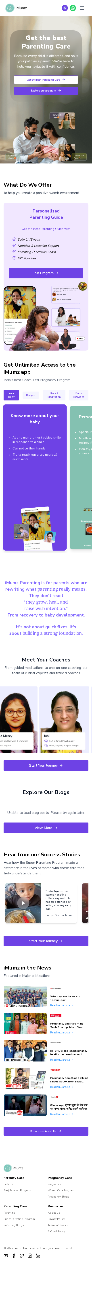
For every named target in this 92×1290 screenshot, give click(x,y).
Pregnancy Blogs (58, 1196)
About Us (54, 1212)
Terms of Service (58, 1225)
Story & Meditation (54, 395)
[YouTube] (6, 1255)
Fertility (8, 1184)
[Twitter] (22, 1255)
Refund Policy (56, 1231)
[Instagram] (30, 1255)
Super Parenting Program (19, 1219)
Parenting (9, 1212)
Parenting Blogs (14, 1225)
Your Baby (11, 395)
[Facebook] (14, 1255)
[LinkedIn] (38, 1255)
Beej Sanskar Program (17, 1190)
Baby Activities (78, 395)
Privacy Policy (56, 1219)
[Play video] (23, 903)
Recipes (31, 395)
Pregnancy (54, 1184)
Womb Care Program (61, 1190)
